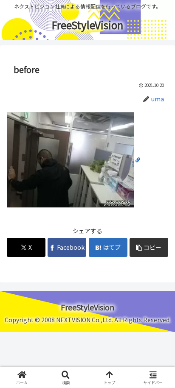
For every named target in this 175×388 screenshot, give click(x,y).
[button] (149, 247)
